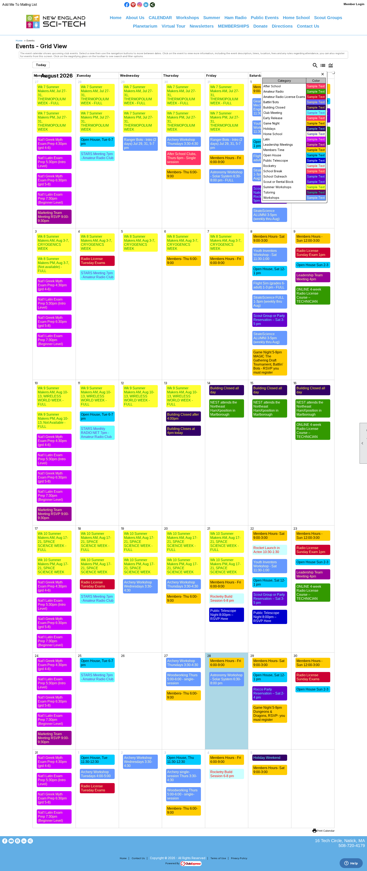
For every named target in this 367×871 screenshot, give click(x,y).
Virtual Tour (173, 26)
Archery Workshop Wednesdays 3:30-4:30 (138, 586)
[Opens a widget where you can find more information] (351, 863)
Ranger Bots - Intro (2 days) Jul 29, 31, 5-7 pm (140, 144)
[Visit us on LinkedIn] (146, 4)
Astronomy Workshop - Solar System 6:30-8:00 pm (226, 679)
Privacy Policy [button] (239, 858)
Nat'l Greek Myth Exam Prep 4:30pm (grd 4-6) (52, 144)
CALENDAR (160, 17)
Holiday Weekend (266, 757)
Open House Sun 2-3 (312, 265)
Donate (260, 26)
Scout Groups (328, 17)
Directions (282, 26)
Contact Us (308, 26)
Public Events (265, 17)
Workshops (187, 17)
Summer (211, 17)
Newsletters (202, 26)
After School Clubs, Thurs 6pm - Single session (181, 158)
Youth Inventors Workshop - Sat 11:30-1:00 (265, 255)
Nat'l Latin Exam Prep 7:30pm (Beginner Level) (50, 198)
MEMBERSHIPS (233, 26)
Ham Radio (235, 17)
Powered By (172, 863)
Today (41, 65)
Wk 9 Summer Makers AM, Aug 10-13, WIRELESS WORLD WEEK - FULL (53, 396)
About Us (135, 17)
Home (115, 17)
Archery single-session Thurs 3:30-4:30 (182, 776)
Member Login (354, 4)
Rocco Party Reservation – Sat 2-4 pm (268, 693)
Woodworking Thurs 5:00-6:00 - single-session (182, 679)
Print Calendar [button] (326, 830)
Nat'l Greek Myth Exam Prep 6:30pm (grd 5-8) (52, 180)
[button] (331, 65)
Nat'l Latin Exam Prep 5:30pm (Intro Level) (52, 162)
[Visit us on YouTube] (133, 4)
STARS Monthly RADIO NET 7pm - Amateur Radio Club (96, 433)
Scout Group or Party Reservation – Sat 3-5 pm (269, 320)
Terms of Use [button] (218, 858)
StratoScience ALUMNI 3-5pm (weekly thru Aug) (266, 215)
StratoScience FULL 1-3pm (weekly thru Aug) (268, 301)
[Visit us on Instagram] (139, 4)
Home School (296, 17)
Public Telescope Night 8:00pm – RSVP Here (223, 615)
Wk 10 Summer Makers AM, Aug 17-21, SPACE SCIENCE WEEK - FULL (53, 542)
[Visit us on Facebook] (127, 4)
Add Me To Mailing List (19, 4)
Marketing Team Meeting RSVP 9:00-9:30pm (53, 217)
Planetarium (145, 26)
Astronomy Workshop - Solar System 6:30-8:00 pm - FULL (226, 176)
